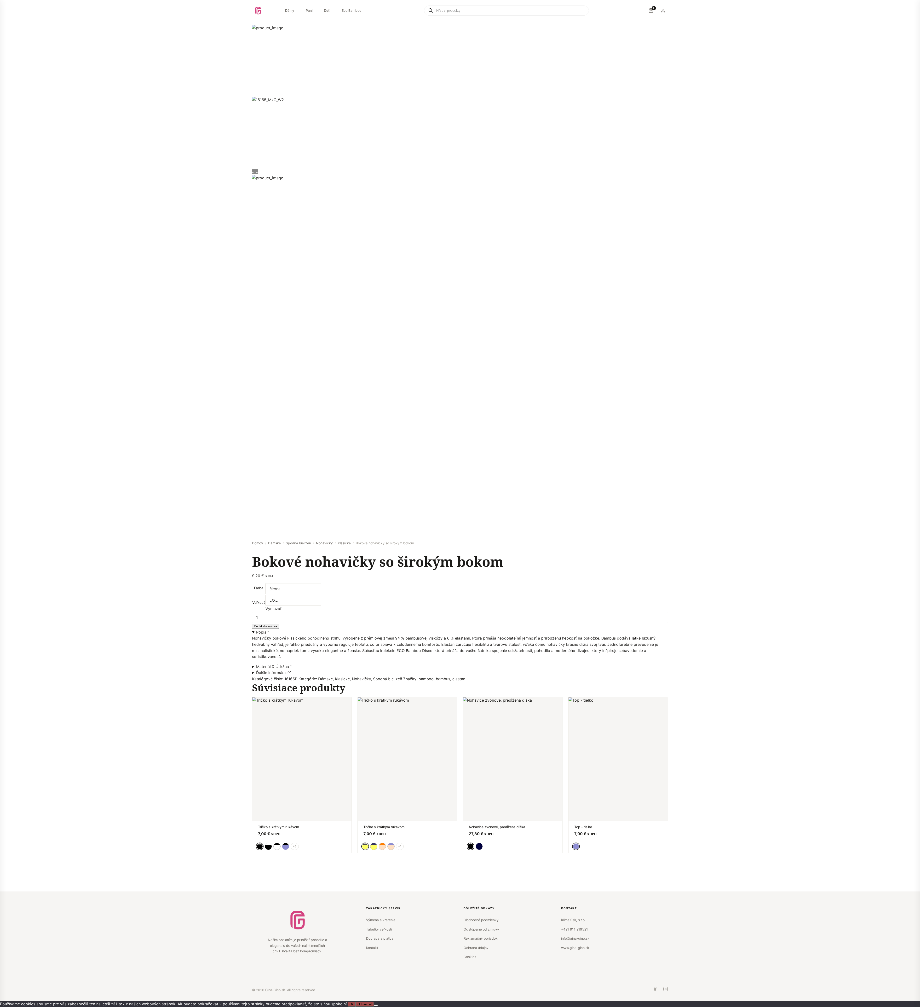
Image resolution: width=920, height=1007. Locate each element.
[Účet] (663, 11)
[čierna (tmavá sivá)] (259, 846)
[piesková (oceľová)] (391, 846)
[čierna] (470, 846)
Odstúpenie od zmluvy (481, 929)
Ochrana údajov (476, 948)
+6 (295, 846)
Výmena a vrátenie (380, 920)
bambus (443, 678)
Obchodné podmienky (481, 920)
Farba (258, 588)
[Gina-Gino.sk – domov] (258, 10)
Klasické (344, 543)
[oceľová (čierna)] (285, 846)
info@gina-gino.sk (575, 938)
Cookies (470, 957)
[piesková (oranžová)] (382, 846)
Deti (327, 10)
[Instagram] (665, 990)
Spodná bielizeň (298, 543)
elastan (458, 678)
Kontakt (372, 948)
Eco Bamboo (351, 10)
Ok (352, 1004)
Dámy (289, 10)
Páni (309, 10)
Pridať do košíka (265, 626)
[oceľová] (576, 846)
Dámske (274, 543)
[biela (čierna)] (277, 846)
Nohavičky (324, 543)
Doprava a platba (379, 938)
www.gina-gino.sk (575, 948)
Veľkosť (258, 602)
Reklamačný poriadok (481, 938)
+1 (400, 846)
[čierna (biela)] (268, 846)
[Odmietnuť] (376, 1005)
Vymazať (273, 608)
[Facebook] (655, 990)
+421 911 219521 (574, 929)
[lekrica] (479, 846)
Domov (257, 543)
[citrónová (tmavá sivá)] (365, 846)
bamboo (426, 678)
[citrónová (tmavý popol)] (373, 846)
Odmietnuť (364, 1004)
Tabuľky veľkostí (379, 929)
